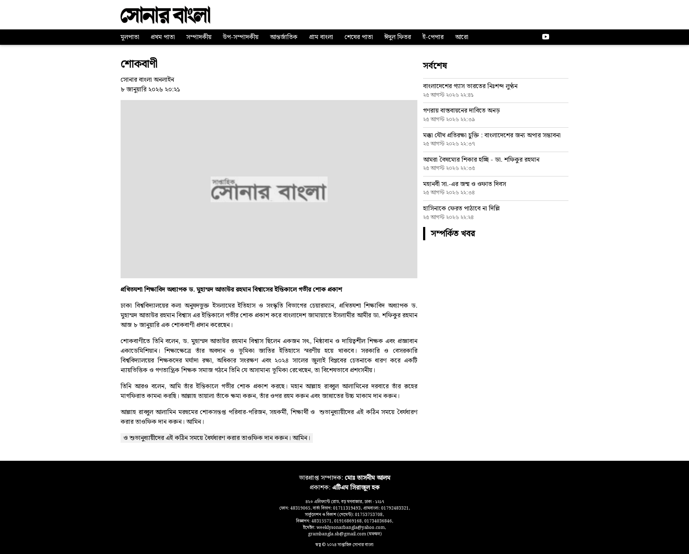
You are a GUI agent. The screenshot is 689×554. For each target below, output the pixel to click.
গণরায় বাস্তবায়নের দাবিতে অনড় (461, 110)
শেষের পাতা (358, 37)
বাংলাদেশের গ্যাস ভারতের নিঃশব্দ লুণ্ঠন (470, 86)
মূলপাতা (130, 37)
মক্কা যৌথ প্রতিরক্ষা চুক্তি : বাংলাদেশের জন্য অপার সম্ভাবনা (492, 135)
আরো (461, 37)
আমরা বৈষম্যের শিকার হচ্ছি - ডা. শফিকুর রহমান (481, 160)
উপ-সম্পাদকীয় (240, 37)
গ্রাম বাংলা (321, 37)
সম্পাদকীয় (198, 37)
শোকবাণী (139, 64)
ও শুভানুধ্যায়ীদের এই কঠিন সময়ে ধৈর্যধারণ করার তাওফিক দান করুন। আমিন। (216, 438)
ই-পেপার (433, 37)
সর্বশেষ (435, 66)
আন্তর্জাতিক (283, 37)
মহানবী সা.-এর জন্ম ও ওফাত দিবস (464, 184)
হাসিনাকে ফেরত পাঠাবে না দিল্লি (461, 208)
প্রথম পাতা (163, 37)
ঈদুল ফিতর (397, 37)
